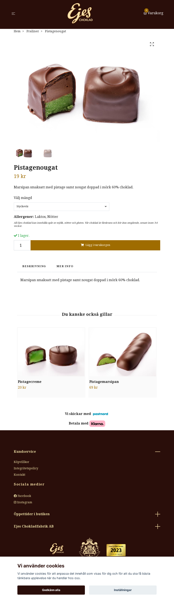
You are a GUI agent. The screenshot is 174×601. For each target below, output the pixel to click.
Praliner (33, 31)
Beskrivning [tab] (34, 266)
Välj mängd (23, 198)
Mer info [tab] (64, 266)
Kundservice (25, 452)
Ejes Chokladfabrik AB (34, 526)
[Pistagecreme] (51, 352)
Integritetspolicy (26, 468)
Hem (17, 31)
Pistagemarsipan (104, 382)
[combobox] (61, 206)
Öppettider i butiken (32, 514)
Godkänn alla (51, 590)
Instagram (24, 502)
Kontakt (19, 474)
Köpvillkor (21, 462)
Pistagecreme (29, 382)
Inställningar (123, 590)
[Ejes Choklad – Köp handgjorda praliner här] (80, 13)
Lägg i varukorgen (98, 245)
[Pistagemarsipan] (122, 352)
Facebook (24, 496)
